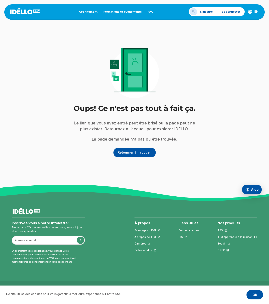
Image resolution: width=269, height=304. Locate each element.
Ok (255, 295)
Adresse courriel (24, 242)
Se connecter (231, 11)
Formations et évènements (122, 11)
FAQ (151, 12)
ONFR (235, 250)
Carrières (147, 243)
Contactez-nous (188, 230)
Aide (253, 190)
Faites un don (147, 250)
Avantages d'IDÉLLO (147, 230)
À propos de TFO (147, 236)
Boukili (235, 243)
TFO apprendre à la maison (235, 236)
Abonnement (88, 11)
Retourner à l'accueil (134, 152)
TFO (235, 230)
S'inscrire (206, 11)
